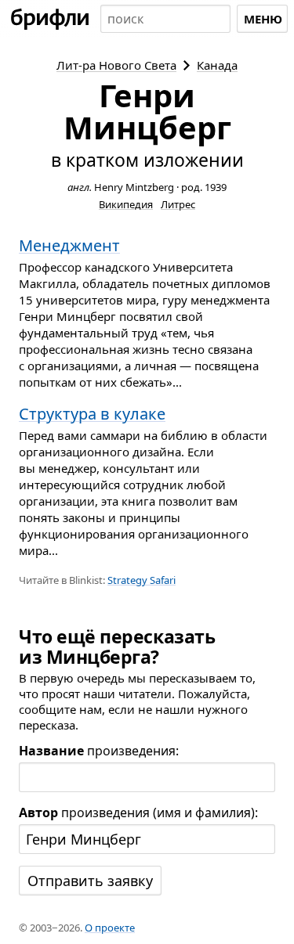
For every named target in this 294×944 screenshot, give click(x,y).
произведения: (99, 750)
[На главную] (50, 18)
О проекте (110, 928)
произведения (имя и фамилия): (138, 812)
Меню (263, 19)
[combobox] (165, 19)
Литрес (178, 204)
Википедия (126, 204)
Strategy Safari (141, 580)
